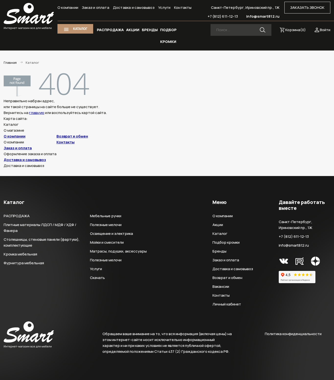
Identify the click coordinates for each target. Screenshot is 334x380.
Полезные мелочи (106, 224)
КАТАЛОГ (80, 29)
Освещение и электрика (111, 233)
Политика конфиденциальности (293, 333)
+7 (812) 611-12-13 (223, 16)
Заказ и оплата (95, 7)
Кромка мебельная (20, 254)
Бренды (219, 251)
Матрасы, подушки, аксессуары (118, 251)
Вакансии (220, 286)
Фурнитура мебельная (24, 263)
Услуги (164, 7)
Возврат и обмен (72, 136)
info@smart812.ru (262, 16)
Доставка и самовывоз (134, 7)
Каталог (219, 233)
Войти (325, 29)
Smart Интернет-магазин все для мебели (29, 16)
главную (36, 112)
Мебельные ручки (105, 215)
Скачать (97, 277)
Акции (217, 224)
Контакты (183, 7)
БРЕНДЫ (150, 29)
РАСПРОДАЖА (110, 29)
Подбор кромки (226, 242)
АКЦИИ (132, 29)
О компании (67, 7)
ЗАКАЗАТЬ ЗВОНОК (307, 7)
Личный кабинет (226, 304)
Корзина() (295, 29)
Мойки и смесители (107, 242)
